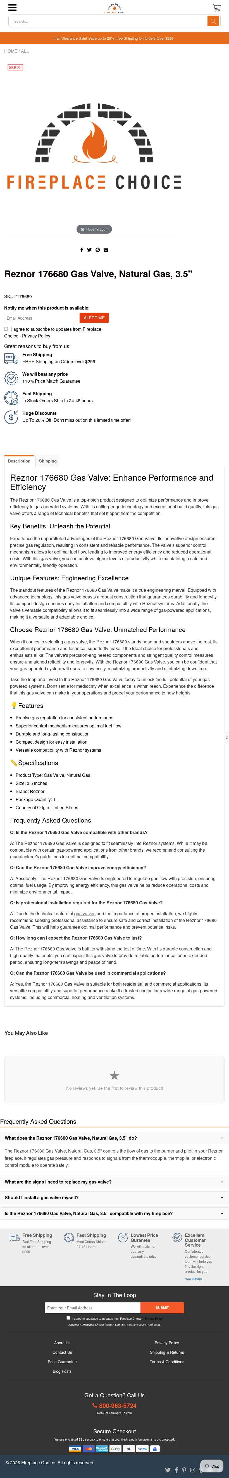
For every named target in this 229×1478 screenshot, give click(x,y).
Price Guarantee (62, 1361)
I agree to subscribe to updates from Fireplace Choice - (117, 1319)
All (25, 51)
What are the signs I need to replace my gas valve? (58, 1181)
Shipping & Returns (167, 1352)
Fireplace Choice (38, 1462)
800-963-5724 (118, 1405)
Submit (162, 1307)
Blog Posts (62, 1371)
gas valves (85, 913)
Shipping (48, 461)
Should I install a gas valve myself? (42, 1197)
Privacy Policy (36, 335)
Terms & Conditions (167, 1361)
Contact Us (62, 1352)
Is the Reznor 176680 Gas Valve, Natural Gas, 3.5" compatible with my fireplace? (89, 1213)
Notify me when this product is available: (47, 308)
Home (11, 51)
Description (19, 461)
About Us (62, 1342)
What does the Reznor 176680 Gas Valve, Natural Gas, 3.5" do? (71, 1138)
